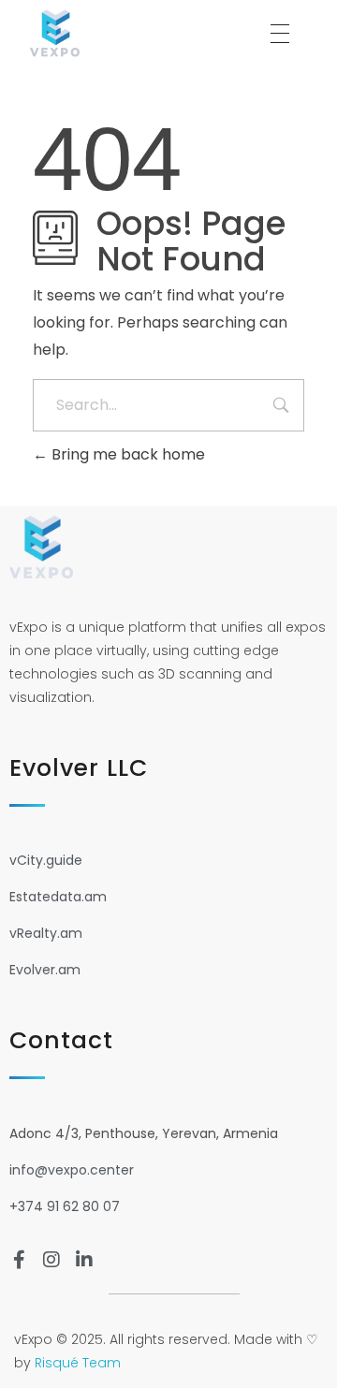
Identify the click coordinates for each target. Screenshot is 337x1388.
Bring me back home (126, 454)
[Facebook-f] (18, 1259)
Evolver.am (45, 969)
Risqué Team (78, 1362)
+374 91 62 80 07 (64, 1206)
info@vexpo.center (71, 1170)
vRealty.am (45, 933)
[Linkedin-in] (84, 1259)
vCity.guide (45, 860)
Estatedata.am (58, 896)
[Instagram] (51, 1259)
